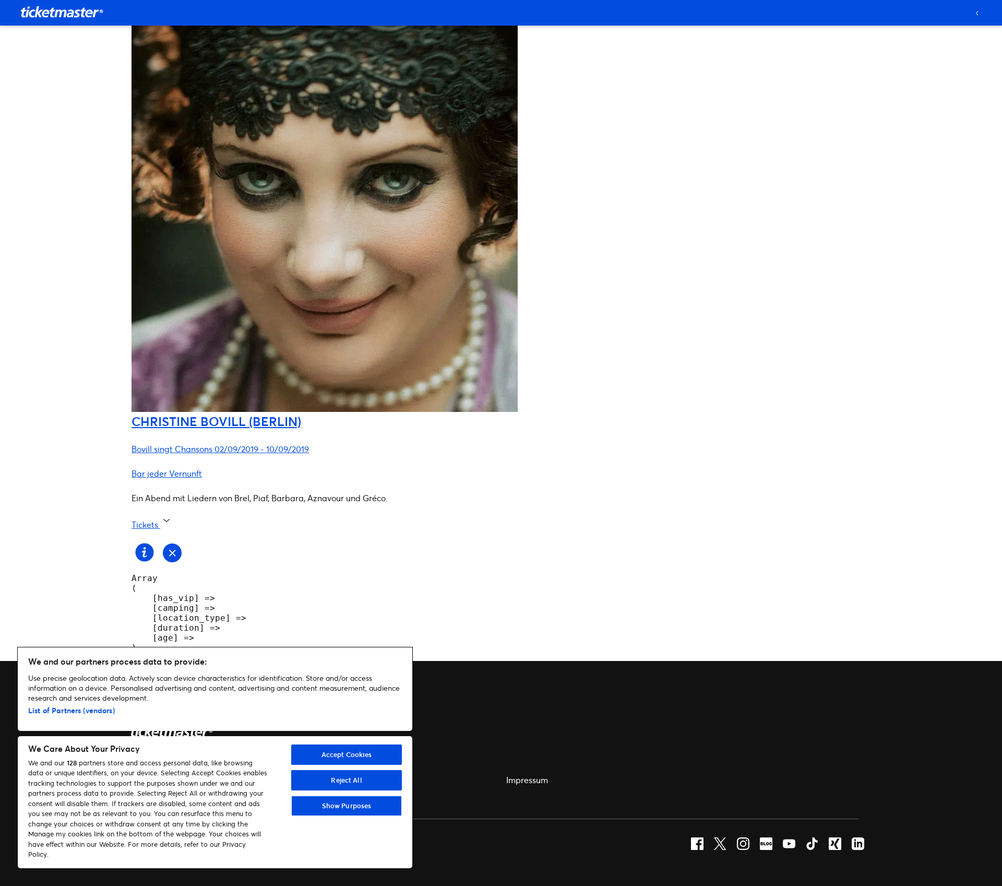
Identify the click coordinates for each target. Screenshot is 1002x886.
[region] (215, 757)
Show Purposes (347, 805)
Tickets (146, 524)
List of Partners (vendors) (71, 710)
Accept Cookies (346, 754)
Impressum (527, 779)
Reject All (346, 780)
